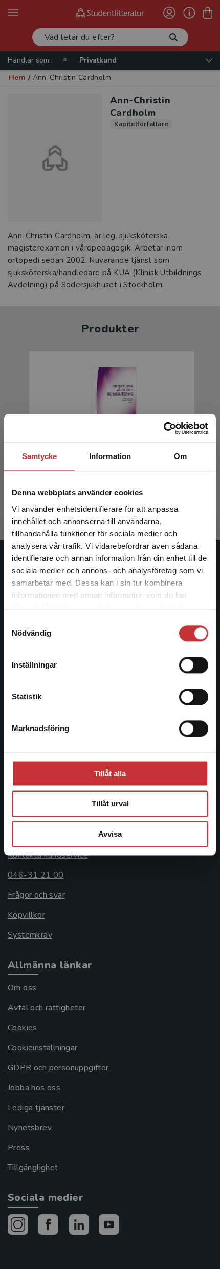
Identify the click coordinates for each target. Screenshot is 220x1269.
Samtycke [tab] (39, 456)
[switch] (193, 665)
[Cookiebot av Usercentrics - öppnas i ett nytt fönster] (163, 428)
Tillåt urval (110, 803)
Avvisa (110, 833)
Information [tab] (110, 456)
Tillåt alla (110, 773)
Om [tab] (180, 456)
